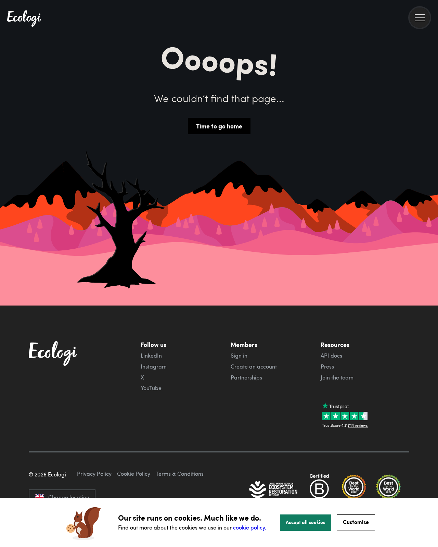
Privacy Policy (94, 473)
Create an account (254, 366)
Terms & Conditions (180, 473)
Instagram (154, 366)
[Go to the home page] (24, 19)
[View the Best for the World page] (353, 490)
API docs (331, 355)
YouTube (151, 388)
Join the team (337, 377)
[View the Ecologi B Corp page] (319, 490)
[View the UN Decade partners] (274, 490)
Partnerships (246, 377)
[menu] (420, 18)
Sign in (239, 355)
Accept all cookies (305, 522)
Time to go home (219, 126)
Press (327, 366)
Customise (356, 522)
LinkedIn (151, 355)
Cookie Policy (133, 473)
